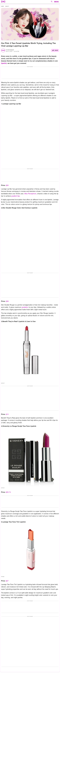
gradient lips (15, 196)
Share (56, 50)
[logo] (3, 1)
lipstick (4, 63)
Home (2, 6)
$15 (7, 414)
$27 (7, 581)
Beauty (7, 6)
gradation (25, 307)
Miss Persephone (30, 193)
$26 (7, 185)
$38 (7, 301)
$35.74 (8, 492)
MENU (56, 1)
